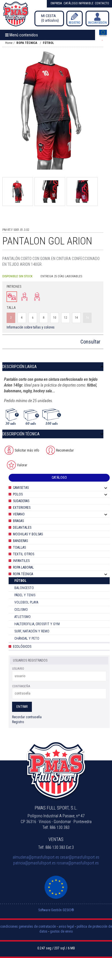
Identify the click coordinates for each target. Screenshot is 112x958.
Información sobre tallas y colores (31, 327)
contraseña (21, 686)
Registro (74, 22)
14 (76, 318)
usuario (18, 669)
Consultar (90, 342)
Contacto (102, 3)
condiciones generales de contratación (28, 926)
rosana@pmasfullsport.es (78, 863)
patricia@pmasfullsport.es (34, 863)
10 (54, 318)
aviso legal (66, 926)
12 (65, 318)
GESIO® (68, 910)
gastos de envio (61, 931)
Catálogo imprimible (78, 3)
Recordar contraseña (27, 717)
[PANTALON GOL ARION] (49, 110)
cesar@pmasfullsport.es (79, 857)
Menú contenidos (23, 35)
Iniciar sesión (97, 22)
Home (9, 43)
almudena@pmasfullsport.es (36, 857)
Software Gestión (50, 910)
